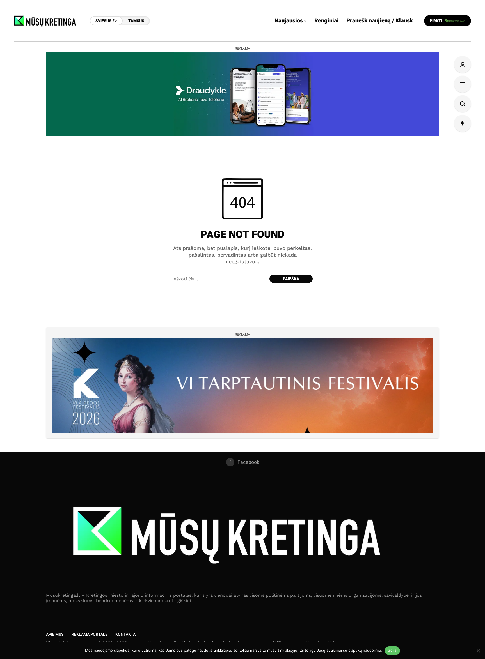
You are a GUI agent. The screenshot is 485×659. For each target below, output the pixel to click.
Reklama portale (89, 634)
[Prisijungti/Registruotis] (462, 64)
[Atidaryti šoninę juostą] (462, 84)
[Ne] (478, 650)
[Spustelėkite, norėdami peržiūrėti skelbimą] (242, 94)
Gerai (392, 650)
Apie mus (55, 634)
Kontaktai (126, 634)
